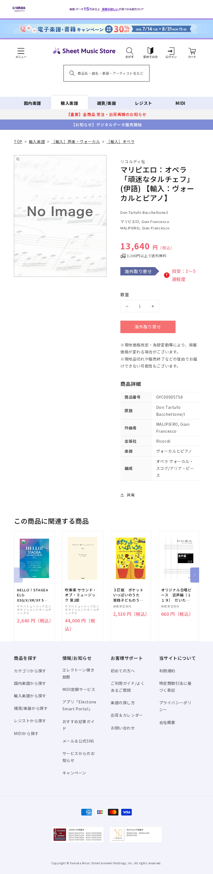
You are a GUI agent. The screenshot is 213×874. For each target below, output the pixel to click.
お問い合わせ (123, 728)
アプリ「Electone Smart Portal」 (79, 705)
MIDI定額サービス (78, 689)
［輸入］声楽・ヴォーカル (75, 141)
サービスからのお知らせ (78, 757)
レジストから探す (30, 720)
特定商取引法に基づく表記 (175, 686)
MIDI (180, 103)
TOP (18, 141)
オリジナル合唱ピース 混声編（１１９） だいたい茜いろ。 (176, 595)
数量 (124, 294)
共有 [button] (131, 495)
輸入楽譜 (69, 103)
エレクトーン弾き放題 (78, 673)
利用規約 (167, 670)
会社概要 (167, 722)
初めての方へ (123, 670)
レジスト (143, 103)
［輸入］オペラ (120, 141)
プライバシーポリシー (175, 706)
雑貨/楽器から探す (31, 708)
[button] (129, 50)
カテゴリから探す (30, 670)
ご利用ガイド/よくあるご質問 (127, 686)
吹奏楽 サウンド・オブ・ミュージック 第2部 (81, 594)
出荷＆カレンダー (127, 715)
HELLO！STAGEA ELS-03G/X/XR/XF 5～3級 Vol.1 (32, 595)
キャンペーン (74, 773)
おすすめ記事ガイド (78, 725)
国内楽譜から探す (30, 683)
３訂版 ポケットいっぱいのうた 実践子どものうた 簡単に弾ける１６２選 (130, 595)
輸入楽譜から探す (30, 695)
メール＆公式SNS (78, 741)
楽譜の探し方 (123, 702)
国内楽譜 (32, 103)
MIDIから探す (26, 733)
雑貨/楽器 (106, 103)
